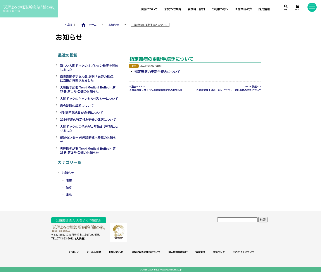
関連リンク (219, 252)
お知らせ (114, 24)
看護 (69, 180)
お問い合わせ (116, 252)
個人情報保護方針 (178, 252)
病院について (149, 9)
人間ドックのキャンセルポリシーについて (89, 98)
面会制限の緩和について (77, 105)
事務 (69, 194)
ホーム (89, 24)
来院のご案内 (172, 9)
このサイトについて (243, 252)
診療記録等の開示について (145, 252)
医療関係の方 (243, 9)
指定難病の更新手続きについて (157, 71)
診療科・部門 (196, 9)
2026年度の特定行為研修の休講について (88, 119)
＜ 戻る (68, 24)
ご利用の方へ (219, 9)
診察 (69, 187)
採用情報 (264, 9)
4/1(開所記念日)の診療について (81, 112)
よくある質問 (93, 252)
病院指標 (200, 252)
